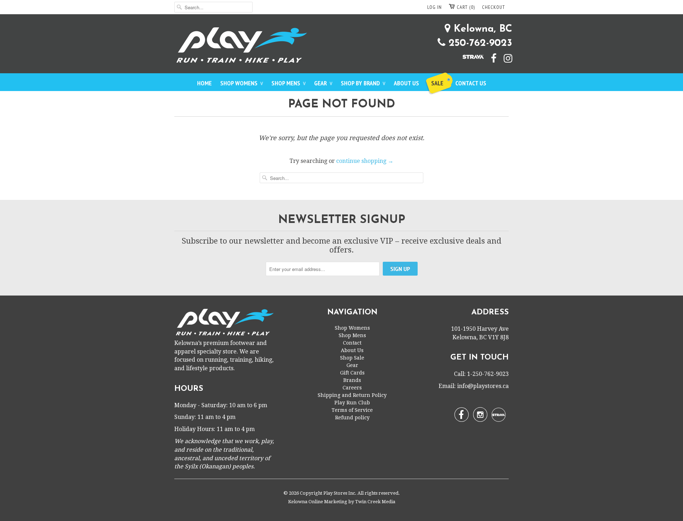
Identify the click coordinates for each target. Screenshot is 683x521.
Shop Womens (241, 83)
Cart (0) (466, 7)
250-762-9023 (478, 43)
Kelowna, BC (481, 29)
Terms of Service (352, 410)
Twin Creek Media (375, 501)
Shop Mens (288, 83)
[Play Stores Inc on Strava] (469, 56)
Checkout (493, 7)
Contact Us (470, 83)
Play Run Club (352, 402)
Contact (352, 343)
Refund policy (352, 417)
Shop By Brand (363, 83)
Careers (352, 387)
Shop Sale (352, 358)
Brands (352, 380)
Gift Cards (352, 373)
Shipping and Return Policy (352, 395)
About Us (406, 83)
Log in (434, 7)
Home (204, 83)
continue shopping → (364, 161)
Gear (323, 83)
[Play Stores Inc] (341, 46)
